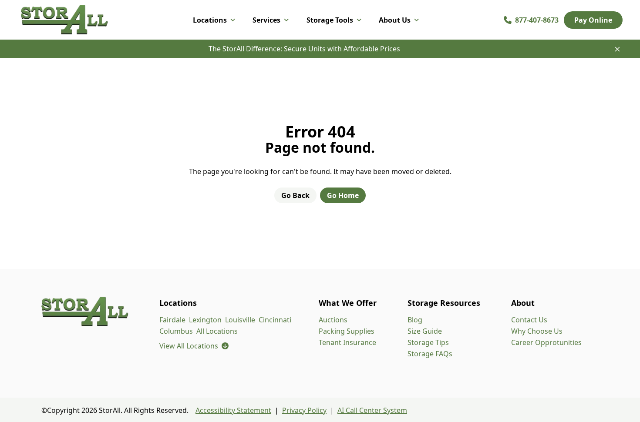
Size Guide (425, 331)
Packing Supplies (346, 331)
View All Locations (194, 346)
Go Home (343, 195)
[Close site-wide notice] (617, 49)
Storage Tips (428, 342)
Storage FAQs (430, 353)
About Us (395, 20)
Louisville (240, 320)
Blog (415, 320)
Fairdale (172, 320)
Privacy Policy (304, 410)
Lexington (205, 320)
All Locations (217, 331)
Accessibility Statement (233, 410)
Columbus (176, 331)
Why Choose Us (537, 331)
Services (266, 20)
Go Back (295, 195)
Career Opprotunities (546, 342)
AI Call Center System (372, 410)
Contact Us (529, 320)
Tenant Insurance (347, 342)
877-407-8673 (537, 20)
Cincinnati (275, 320)
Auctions (333, 320)
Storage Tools (330, 20)
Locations (210, 20)
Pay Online (593, 20)
